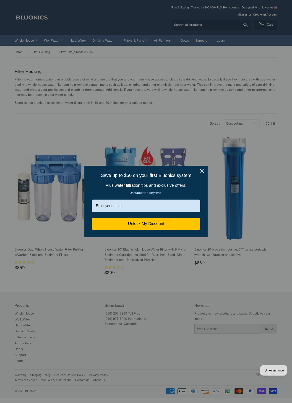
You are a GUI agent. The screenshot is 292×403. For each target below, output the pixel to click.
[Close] (202, 171)
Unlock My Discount (146, 223)
